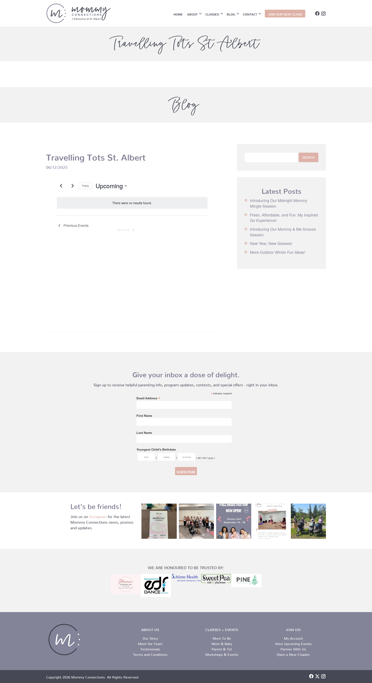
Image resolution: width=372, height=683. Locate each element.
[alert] (132, 203)
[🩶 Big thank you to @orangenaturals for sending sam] (159, 521)
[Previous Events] (61, 185)
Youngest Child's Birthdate (156, 449)
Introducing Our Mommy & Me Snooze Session (283, 231)
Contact (250, 14)
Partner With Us (293, 648)
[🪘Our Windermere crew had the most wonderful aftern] (196, 521)
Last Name (144, 432)
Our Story (150, 637)
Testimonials (150, 648)
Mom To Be (222, 637)
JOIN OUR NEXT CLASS (285, 14)
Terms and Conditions (150, 653)
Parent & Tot (222, 648)
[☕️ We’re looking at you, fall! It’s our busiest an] (233, 521)
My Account (293, 637)
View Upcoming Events (293, 643)
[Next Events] (72, 185)
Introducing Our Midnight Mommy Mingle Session (278, 203)
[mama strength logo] (126, 584)
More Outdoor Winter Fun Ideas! (277, 252)
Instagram (98, 515)
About (192, 14)
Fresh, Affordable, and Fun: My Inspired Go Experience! (284, 217)
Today (85, 185)
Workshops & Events (221, 653)
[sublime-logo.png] (186, 578)
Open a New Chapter (293, 653)
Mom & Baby (222, 643)
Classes (212, 14)
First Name (144, 415)
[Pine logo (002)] (246, 580)
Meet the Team (150, 643)
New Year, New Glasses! (271, 243)
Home (178, 14)
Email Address (148, 398)
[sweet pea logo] (216, 579)
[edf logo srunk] (156, 585)
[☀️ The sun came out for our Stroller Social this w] (308, 521)
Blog (231, 14)
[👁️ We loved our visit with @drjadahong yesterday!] (270, 521)
